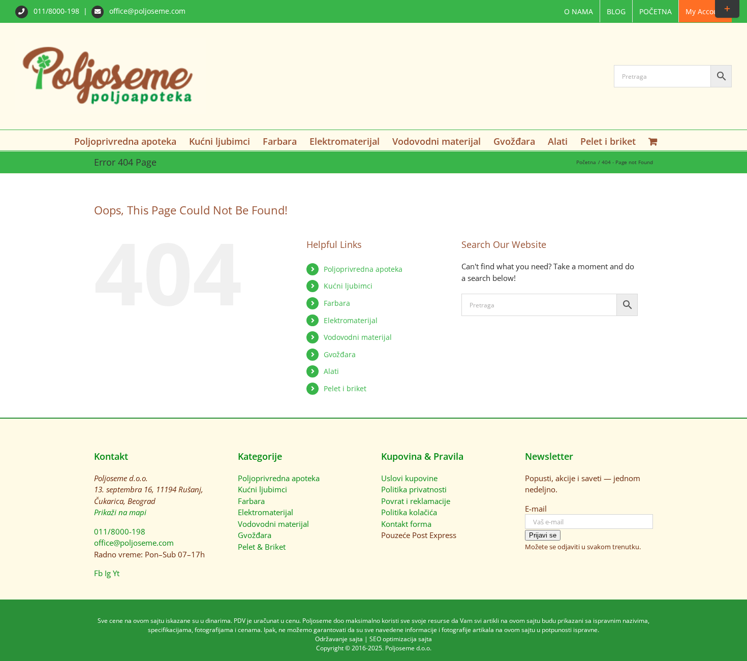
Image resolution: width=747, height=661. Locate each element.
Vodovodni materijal (358, 337)
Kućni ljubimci (348, 286)
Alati (331, 371)
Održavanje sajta (339, 639)
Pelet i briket (345, 388)
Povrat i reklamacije (415, 501)
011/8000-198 (56, 11)
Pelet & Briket (262, 547)
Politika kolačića (409, 512)
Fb (98, 573)
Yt (116, 573)
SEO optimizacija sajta (400, 639)
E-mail (536, 508)
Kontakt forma (406, 524)
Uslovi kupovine (409, 478)
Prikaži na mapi (120, 512)
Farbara (337, 303)
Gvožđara (340, 354)
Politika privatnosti (414, 489)
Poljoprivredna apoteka (363, 269)
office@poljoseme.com (146, 11)
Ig (108, 573)
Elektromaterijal (351, 320)
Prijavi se (542, 535)
